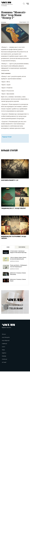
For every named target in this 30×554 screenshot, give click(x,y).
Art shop (4, 362)
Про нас (4, 334)
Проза (3, 349)
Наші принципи (6, 337)
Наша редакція (5, 340)
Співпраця (4, 343)
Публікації (4, 359)
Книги (3, 346)
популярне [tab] (22, 247)
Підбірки (4, 353)
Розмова (4, 356)
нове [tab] (8, 247)
